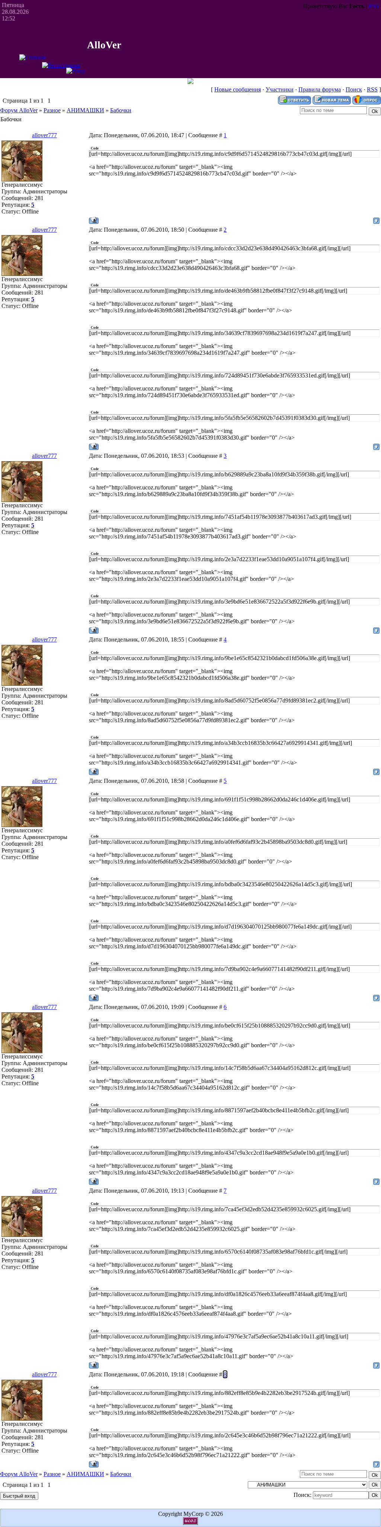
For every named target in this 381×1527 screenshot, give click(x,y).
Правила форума (319, 89)
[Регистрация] (61, 65)
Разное (52, 110)
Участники (280, 89)
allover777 (44, 135)
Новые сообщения (237, 89)
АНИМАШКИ (85, 110)
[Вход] (75, 71)
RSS (373, 6)
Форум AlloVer (19, 110)
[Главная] (32, 57)
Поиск (354, 89)
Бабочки (120, 110)
